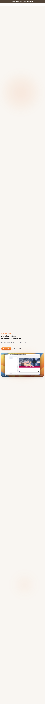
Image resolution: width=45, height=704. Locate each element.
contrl (3, 4)
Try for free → (30, 1)
